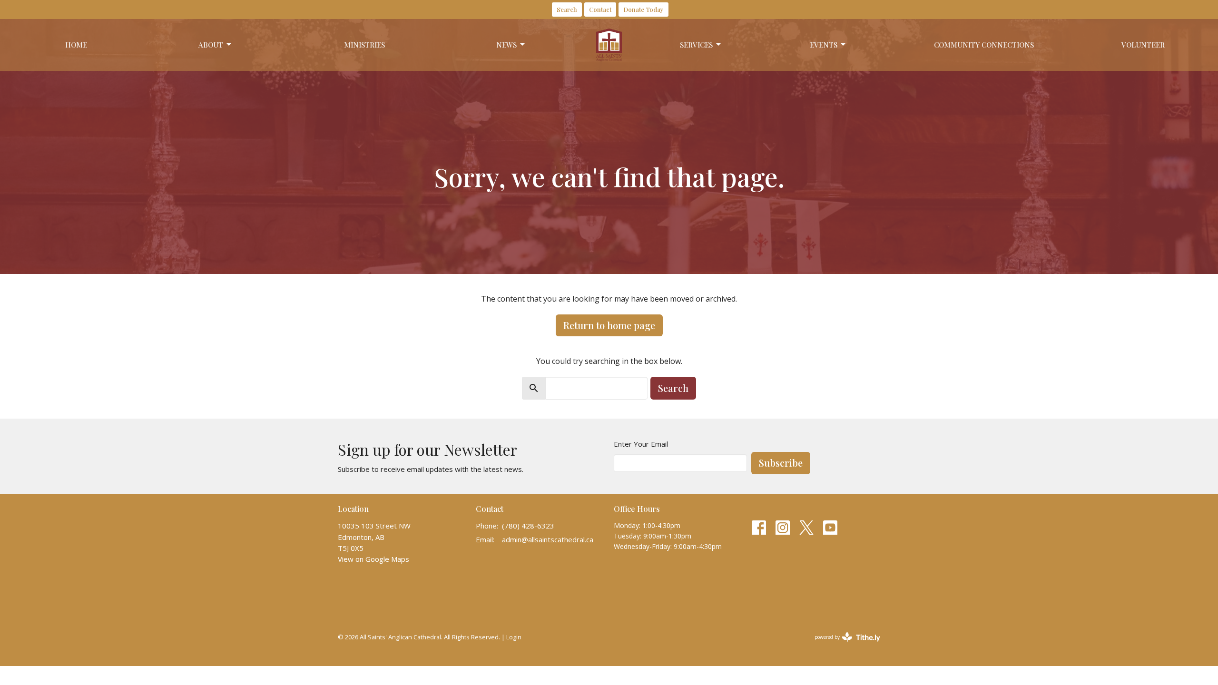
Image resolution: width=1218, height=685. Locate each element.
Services (696, 44)
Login (513, 637)
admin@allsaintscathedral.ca (547, 539)
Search (567, 9)
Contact (600, 9)
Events (823, 44)
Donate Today (643, 9)
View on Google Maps (373, 559)
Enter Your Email (641, 444)
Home (76, 44)
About (210, 44)
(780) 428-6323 (528, 525)
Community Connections (984, 44)
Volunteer (1143, 44)
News (506, 44)
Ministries (364, 44)
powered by (842, 645)
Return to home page (609, 325)
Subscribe (781, 462)
